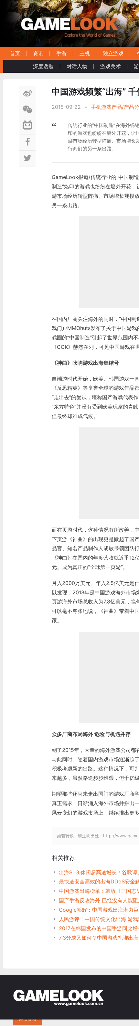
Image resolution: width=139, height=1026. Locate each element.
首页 (15, 53)
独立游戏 (113, 53)
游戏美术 (110, 66)
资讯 (38, 53)
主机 (85, 53)
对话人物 (77, 66)
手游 (61, 53)
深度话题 (43, 66)
